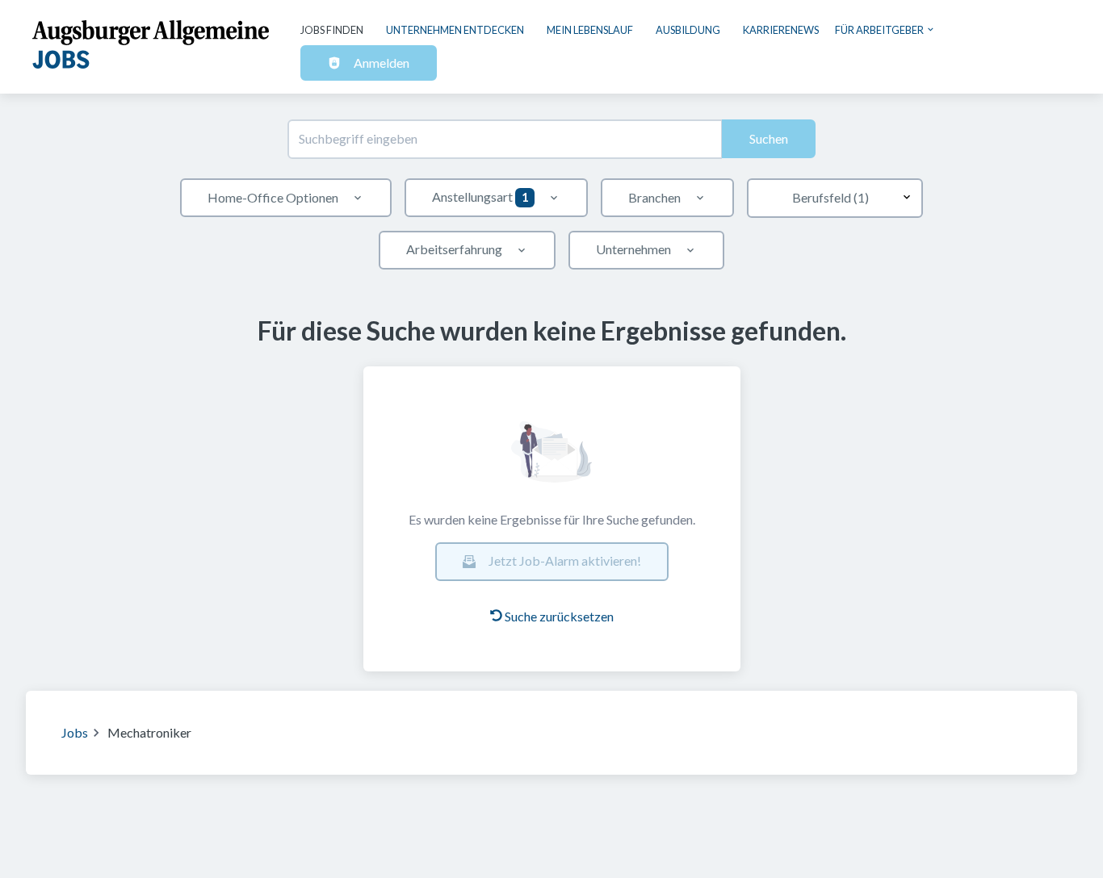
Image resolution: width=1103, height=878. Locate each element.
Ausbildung (688, 29)
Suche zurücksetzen (559, 616)
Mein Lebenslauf (590, 29)
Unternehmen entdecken (455, 29)
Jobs (74, 732)
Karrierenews (781, 29)
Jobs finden (331, 29)
